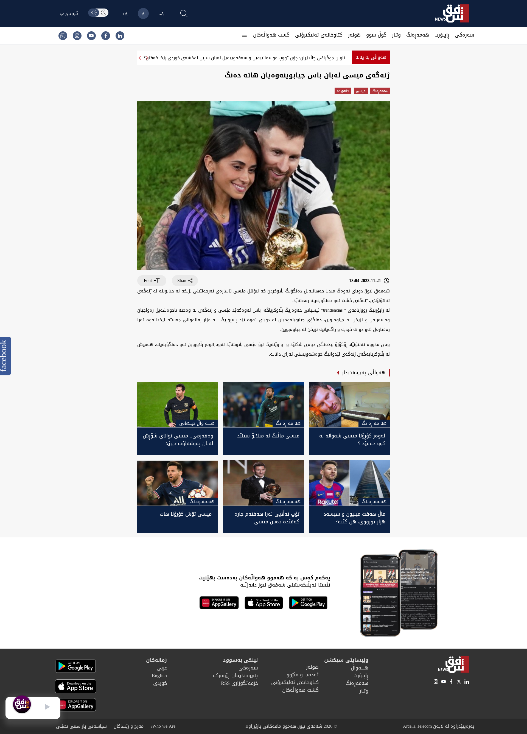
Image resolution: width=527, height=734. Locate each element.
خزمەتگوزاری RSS (239, 683)
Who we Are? (162, 726)
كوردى (160, 683)
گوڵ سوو (376, 35)
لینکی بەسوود (240, 660)
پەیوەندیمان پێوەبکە (235, 675)
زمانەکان (156, 660)
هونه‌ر (354, 35)
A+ (125, 14)
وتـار (396, 35)
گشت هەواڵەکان (271, 35)
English (159, 675)
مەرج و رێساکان (129, 726)
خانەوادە (343, 91)
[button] (139, 58)
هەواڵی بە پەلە (370, 57)
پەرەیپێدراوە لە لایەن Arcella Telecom (438, 726)
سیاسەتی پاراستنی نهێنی (81, 726)
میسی (361, 91)
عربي (162, 667)
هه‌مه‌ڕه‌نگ (417, 35)
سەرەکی (464, 35)
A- (161, 14)
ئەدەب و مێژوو (303, 674)
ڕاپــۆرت (442, 35)
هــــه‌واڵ (359, 667)
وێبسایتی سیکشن (346, 660)
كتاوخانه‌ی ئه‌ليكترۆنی (319, 35)
